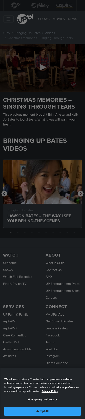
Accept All (42, 411)
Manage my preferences (43, 399)
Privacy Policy (50, 391)
